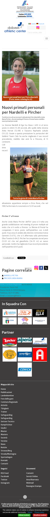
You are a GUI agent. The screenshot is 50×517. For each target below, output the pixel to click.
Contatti (4, 467)
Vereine (4, 445)
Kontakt (4, 464)
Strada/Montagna (8, 458)
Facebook (5, 480)
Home (3, 393)
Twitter (4, 483)
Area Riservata (32, 483)
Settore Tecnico (7, 425)
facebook (25, 29)
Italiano (29, 26)
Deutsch (37, 26)
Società (4, 441)
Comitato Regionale (9, 406)
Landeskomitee (7, 399)
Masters (4, 438)
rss (38, 29)
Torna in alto (25, 504)
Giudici (4, 432)
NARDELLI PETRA (11, 279)
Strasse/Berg (6, 454)
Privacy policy (39, 512)
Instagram (5, 486)
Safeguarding (6, 419)
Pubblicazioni (6, 396)
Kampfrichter (6, 428)
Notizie (4, 451)
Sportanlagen (6, 461)
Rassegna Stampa (33, 490)
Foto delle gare (7, 402)
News (3, 448)
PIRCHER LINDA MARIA (13, 282)
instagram (34, 29)
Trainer (4, 415)
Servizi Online (32, 480)
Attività (4, 409)
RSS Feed (4, 477)
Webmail (30, 486)
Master (4, 435)
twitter (29, 29)
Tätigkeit (5, 412)
